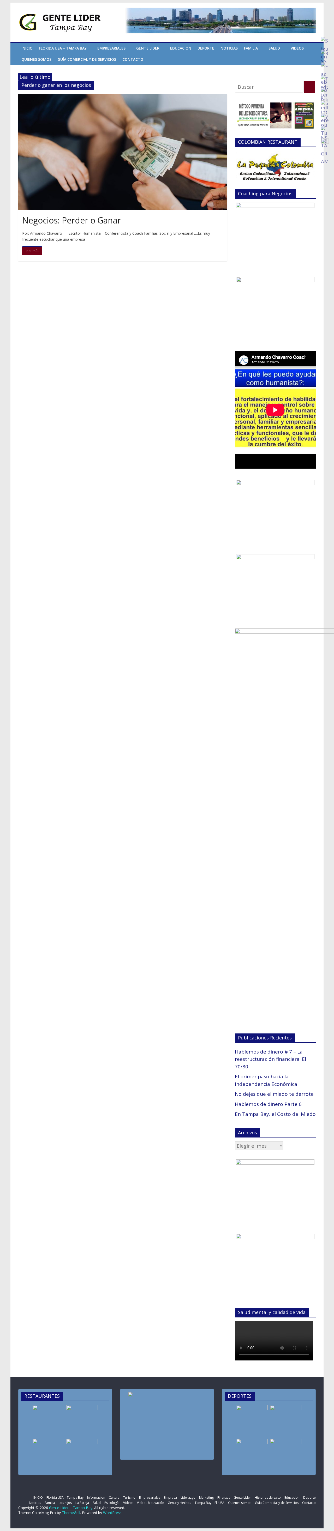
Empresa (170, 1497)
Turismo (129, 1497)
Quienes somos (36, 59)
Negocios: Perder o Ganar (71, 220)
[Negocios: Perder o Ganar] (122, 98)
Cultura (114, 1497)
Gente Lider (147, 48)
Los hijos (65, 1502)
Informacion (96, 1497)
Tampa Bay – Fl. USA (209, 1502)
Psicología (112, 1502)
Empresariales (111, 48)
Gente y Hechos (179, 1502)
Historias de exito (268, 1497)
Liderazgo (188, 1497)
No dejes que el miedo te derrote (274, 1094)
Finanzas (223, 1497)
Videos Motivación (150, 1502)
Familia (251, 48)
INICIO (27, 48)
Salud (274, 48)
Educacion (180, 48)
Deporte (206, 48)
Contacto (132, 59)
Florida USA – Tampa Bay (63, 48)
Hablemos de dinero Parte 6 (268, 1104)
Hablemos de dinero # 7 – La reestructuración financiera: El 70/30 (270, 1059)
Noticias (229, 48)
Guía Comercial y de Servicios (87, 59)
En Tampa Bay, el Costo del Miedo (275, 1114)
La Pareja (82, 1502)
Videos (297, 48)
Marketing (206, 1497)
